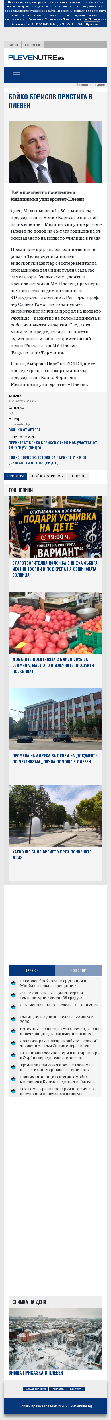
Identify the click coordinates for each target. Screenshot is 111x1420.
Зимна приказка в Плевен (36, 1373)
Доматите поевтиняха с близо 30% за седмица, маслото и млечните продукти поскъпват (53, 665)
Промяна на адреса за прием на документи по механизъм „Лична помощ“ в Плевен (55, 758)
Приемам (92, 24)
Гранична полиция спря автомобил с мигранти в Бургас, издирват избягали (57, 1079)
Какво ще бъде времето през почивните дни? (51, 855)
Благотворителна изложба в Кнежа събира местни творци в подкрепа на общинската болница (55, 569)
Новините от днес (90, 85)
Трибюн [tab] (32, 970)
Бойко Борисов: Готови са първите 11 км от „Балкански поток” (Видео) (48, 460)
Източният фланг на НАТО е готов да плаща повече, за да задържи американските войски (61, 1033)
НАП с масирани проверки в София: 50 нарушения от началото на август (57, 1091)
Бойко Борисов (47, 476)
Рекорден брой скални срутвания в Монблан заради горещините (53, 983)
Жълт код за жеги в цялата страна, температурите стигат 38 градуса (52, 995)
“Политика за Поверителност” (64, 19)
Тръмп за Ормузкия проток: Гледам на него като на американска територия (57, 1067)
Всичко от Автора (24, 429)
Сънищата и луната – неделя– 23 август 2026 (56, 1019)
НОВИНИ (13, 44)
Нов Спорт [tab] (79, 970)
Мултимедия (33, 44)
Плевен (78, 476)
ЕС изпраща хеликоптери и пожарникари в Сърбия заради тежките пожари (60, 1055)
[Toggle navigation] (16, 74)
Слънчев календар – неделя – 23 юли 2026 (59, 1004)
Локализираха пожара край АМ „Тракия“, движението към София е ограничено (59, 1043)
